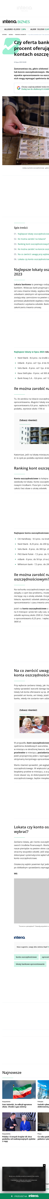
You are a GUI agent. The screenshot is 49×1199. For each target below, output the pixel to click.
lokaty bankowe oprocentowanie (30, 964)
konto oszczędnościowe (26, 957)
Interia (4, 34)
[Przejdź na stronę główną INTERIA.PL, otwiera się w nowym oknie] (10, 21)
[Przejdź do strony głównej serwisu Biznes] (24, 21)
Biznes (11, 34)
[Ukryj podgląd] (44, 1165)
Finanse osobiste (20, 34)
